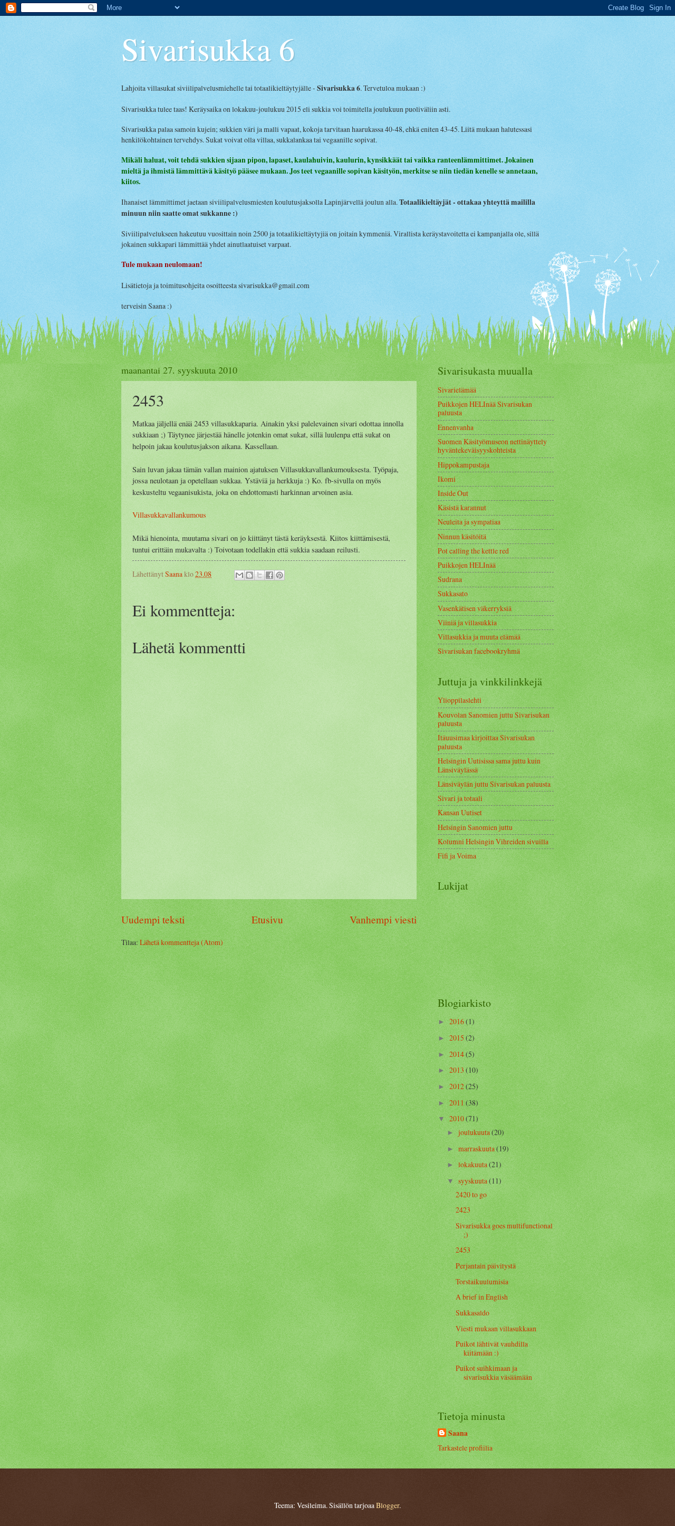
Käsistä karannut (462, 507)
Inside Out (453, 493)
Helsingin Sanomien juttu (475, 827)
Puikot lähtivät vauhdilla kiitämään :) (492, 1348)
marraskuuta (477, 1148)
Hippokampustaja (463, 465)
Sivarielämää (457, 390)
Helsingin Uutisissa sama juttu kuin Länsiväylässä (489, 765)
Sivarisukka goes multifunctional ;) (504, 1229)
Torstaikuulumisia (482, 1281)
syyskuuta (473, 1181)
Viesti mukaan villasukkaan (496, 1328)
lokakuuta (473, 1164)
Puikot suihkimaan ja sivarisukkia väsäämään (494, 1372)
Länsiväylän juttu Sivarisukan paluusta (494, 784)
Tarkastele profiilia (465, 1448)
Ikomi (447, 479)
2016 (457, 1021)
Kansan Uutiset (460, 812)
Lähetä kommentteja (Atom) (181, 942)
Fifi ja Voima (457, 856)
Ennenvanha (456, 427)
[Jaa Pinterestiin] (279, 575)
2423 (463, 1210)
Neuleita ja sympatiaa (469, 522)
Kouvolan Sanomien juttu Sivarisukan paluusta (493, 719)
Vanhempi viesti (383, 919)
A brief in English (482, 1297)
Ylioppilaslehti (459, 700)
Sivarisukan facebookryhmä (479, 651)
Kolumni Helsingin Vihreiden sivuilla (493, 841)
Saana (458, 1433)
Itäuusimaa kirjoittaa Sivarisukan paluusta (486, 741)
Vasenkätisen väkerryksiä (475, 608)
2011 (457, 1103)
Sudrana (450, 579)
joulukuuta (474, 1132)
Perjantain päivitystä (486, 1266)
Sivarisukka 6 (208, 48)
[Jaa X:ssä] (259, 575)
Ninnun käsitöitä (462, 536)
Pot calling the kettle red (473, 551)
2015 (457, 1038)
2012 (457, 1086)
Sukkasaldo (472, 1313)
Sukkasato (453, 593)
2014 (457, 1054)
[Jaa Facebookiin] (269, 575)
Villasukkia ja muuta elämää (479, 637)
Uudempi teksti (153, 919)
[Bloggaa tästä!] (249, 575)
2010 (457, 1118)
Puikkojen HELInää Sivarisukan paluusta (485, 408)
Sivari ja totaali (460, 798)
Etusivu (267, 919)
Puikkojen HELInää (467, 565)
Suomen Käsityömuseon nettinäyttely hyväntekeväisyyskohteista (492, 445)
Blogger (387, 1505)
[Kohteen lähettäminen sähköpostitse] (239, 575)
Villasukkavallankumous (169, 515)
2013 (457, 1070)
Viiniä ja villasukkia (467, 622)
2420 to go (471, 1194)
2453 (463, 1250)
